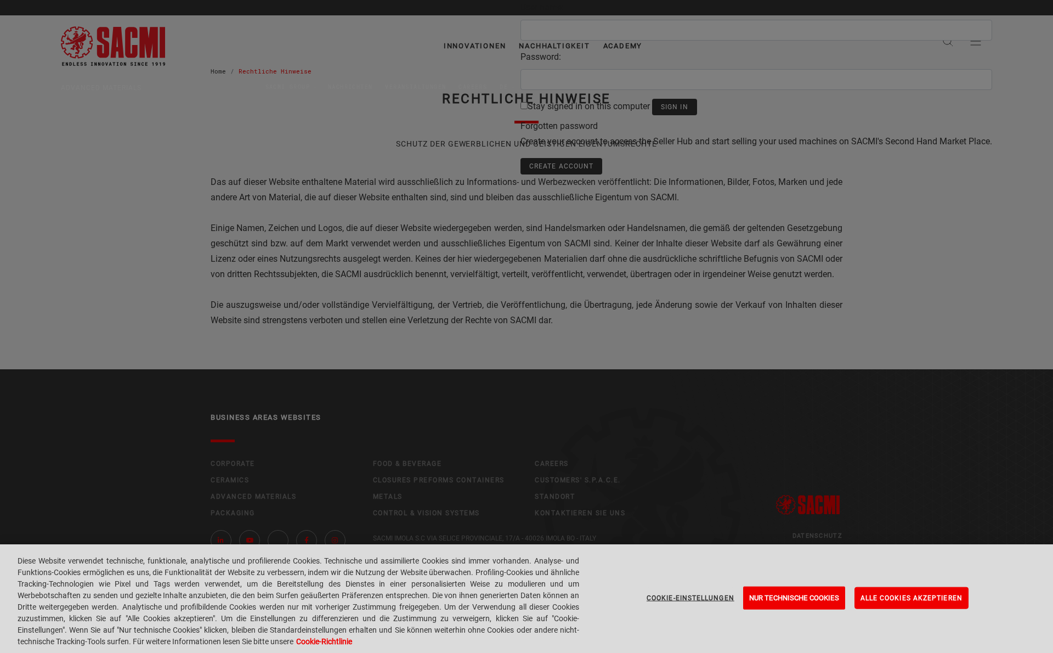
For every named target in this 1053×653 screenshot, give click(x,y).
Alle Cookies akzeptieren (911, 598)
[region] (526, 598)
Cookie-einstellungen (690, 598)
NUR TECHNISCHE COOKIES (794, 598)
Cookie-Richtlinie (324, 641)
